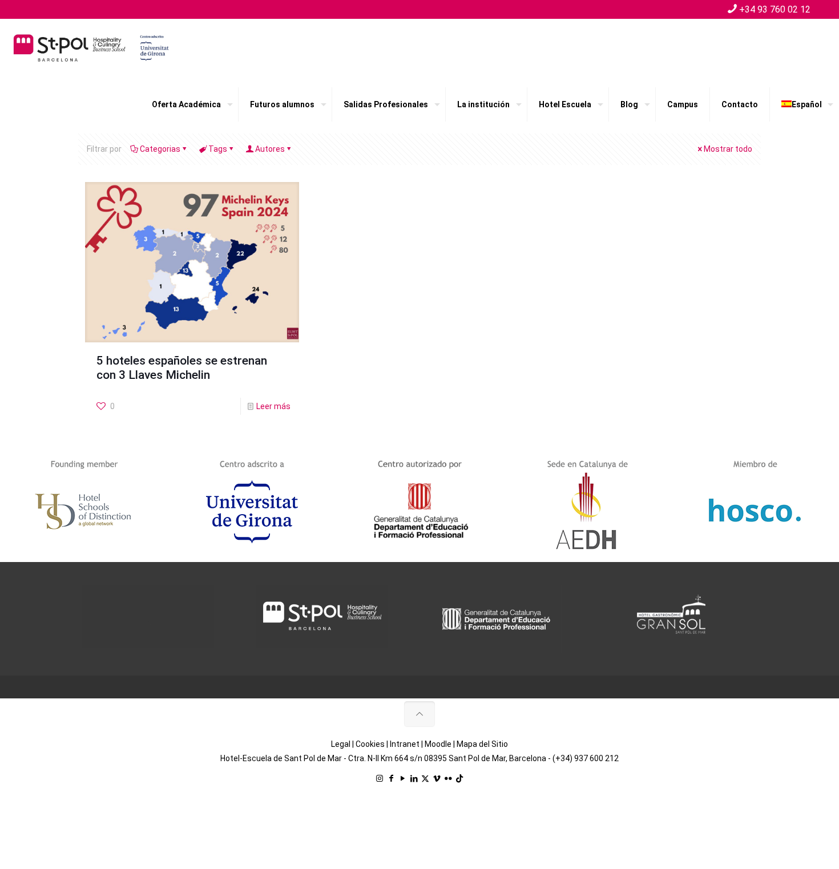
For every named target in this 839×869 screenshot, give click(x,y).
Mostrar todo (728, 148)
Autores (270, 148)
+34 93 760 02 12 (774, 9)
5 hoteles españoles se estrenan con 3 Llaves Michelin (181, 368)
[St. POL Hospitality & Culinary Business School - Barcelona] (91, 47)
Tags (217, 148)
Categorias (160, 148)
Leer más (273, 406)
